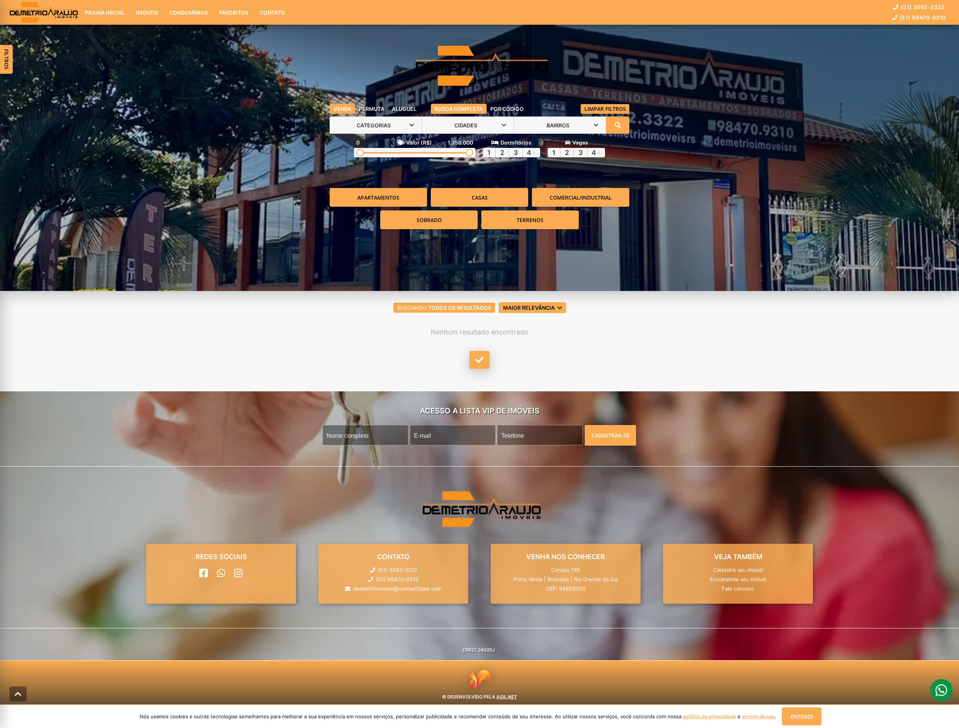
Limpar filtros (605, 108)
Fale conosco (738, 589)
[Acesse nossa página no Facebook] (203, 573)
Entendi (801, 716)
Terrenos (530, 220)
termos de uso (758, 716)
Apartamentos (378, 197)
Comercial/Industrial (581, 197)
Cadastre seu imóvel (738, 570)
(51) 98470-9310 (922, 17)
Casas (480, 197)
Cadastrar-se (610, 435)
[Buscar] (617, 125)
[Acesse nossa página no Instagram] (238, 573)
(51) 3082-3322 (923, 7)
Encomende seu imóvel (738, 579)
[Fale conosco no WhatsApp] (221, 573)
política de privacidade (709, 716)
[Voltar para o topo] (18, 693)
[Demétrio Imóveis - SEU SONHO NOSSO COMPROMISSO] (479, 66)
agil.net (506, 696)
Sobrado (429, 220)
